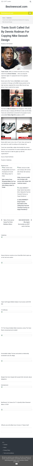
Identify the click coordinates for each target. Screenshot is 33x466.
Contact (5, 444)
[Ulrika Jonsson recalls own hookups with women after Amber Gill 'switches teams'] (24, 170)
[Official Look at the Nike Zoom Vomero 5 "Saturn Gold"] (16, 416)
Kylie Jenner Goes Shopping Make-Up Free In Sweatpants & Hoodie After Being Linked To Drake (9, 183)
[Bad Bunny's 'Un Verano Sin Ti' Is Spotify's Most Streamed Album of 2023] (16, 393)
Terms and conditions (8, 453)
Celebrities (9, 17)
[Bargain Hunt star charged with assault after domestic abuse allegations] (16, 368)
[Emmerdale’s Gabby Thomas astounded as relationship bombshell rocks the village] (16, 343)
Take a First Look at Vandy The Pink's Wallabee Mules (8, 222)
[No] (31, 460)
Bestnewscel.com (16, 6)
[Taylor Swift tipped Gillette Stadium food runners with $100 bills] (16, 281)
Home (3, 17)
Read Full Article (9, 157)
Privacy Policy (6, 450)
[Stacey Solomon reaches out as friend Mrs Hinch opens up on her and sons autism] (16, 245)
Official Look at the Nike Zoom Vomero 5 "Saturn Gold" (15, 425)
